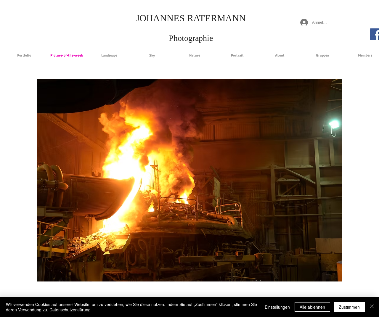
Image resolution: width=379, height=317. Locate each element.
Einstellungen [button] (277, 307)
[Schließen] (371, 307)
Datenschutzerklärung (70, 310)
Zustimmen (349, 307)
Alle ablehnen (312, 307)
